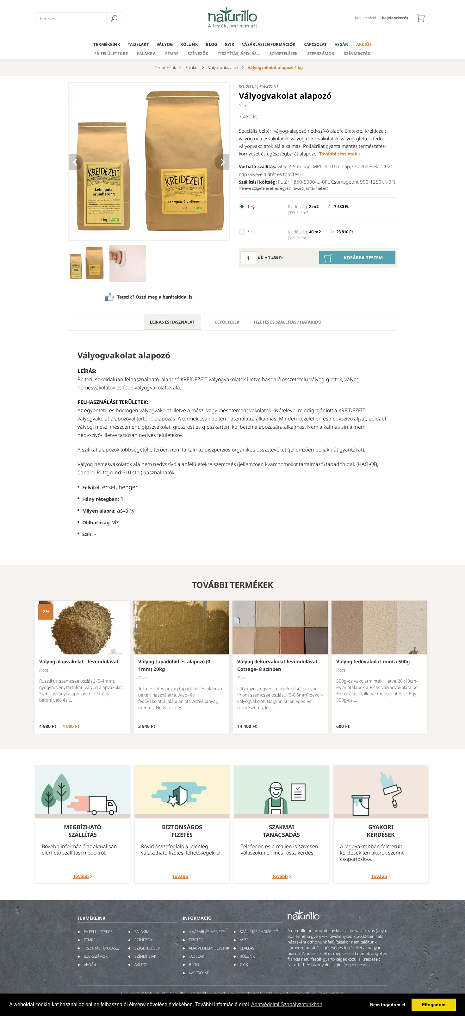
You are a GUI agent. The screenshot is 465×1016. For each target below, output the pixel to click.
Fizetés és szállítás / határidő (287, 322)
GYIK (229, 44)
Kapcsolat (315, 44)
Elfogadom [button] (433, 1004)
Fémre (172, 53)
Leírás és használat (172, 322)
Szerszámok (321, 53)
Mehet (114, 18)
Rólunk (189, 44)
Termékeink (106, 44)
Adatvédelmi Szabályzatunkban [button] (286, 1004)
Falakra (146, 53)
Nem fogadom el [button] (387, 1004)
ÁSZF (244, 940)
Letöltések (227, 322)
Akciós (364, 44)
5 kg (251, 231)
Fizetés (196, 940)
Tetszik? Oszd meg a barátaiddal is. (155, 297)
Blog (211, 44)
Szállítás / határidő (259, 931)
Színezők (198, 53)
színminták (357, 53)
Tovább (81, 876)
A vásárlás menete (207, 931)
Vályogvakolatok (223, 67)
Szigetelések (284, 53)
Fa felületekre (110, 53)
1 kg (251, 206)
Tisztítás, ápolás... (239, 53)
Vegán (342, 44)
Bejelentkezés (395, 18)
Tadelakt (138, 44)
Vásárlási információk (268, 44)
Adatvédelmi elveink (209, 948)
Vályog (165, 44)
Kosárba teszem (363, 258)
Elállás (247, 948)
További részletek (338, 154)
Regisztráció (365, 18)
